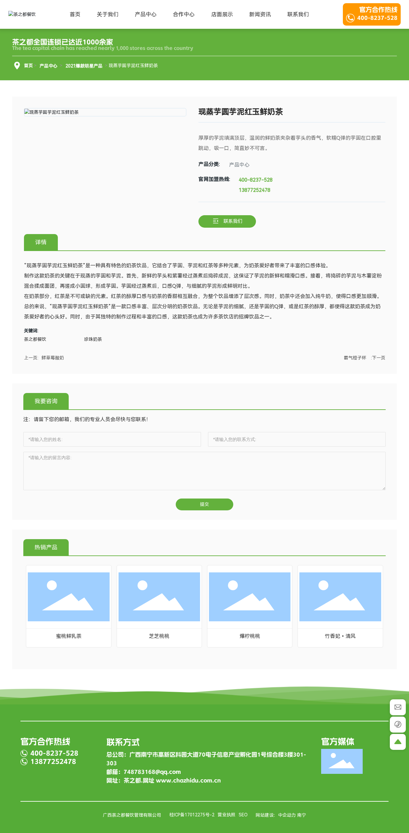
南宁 (301, 815)
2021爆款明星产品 (84, 65)
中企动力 (287, 815)
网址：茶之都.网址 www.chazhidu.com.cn (163, 780)
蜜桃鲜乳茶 (68, 636)
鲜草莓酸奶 (53, 357)
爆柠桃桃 (250, 636)
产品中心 (49, 65)
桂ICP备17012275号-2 (191, 814)
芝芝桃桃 (159, 636)
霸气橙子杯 (355, 357)
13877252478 (254, 190)
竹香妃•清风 (340, 636)
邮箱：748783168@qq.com (143, 772)
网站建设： (267, 815)
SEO (243, 814)
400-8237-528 (377, 18)
